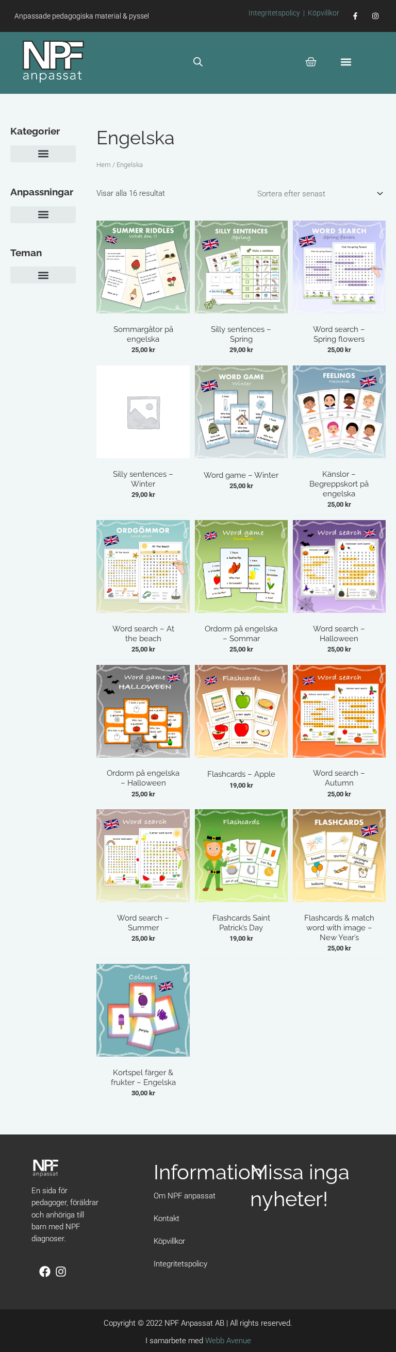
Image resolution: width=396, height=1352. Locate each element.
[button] (345, 61)
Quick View (143, 309)
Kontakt (166, 1218)
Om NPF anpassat (185, 1195)
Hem (103, 165)
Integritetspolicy (274, 13)
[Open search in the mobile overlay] (198, 61)
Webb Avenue (228, 1340)
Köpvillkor (323, 13)
